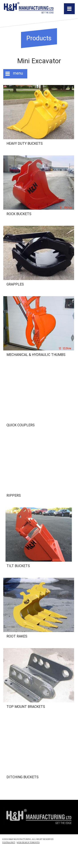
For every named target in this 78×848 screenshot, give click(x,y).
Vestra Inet (8, 842)
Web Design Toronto (28, 842)
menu (18, 73)
